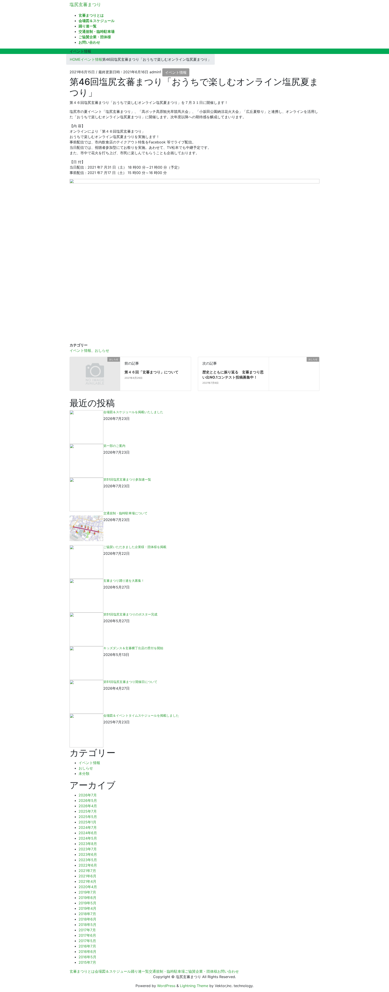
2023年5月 (88, 860)
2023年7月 (88, 849)
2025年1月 (87, 822)
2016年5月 (87, 957)
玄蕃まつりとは (82, 971)
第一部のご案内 (114, 446)
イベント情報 (176, 72)
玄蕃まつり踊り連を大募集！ (123, 580)
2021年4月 (87, 881)
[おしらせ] (71, 359)
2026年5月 (88, 800)
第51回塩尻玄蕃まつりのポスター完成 (130, 614)
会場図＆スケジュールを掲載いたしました (133, 412)
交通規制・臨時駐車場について (125, 513)
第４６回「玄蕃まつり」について (151, 372)
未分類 (84, 773)
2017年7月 (87, 930)
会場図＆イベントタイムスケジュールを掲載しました (141, 715)
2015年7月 (87, 962)
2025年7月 (88, 811)
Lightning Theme (194, 985)
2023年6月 (88, 854)
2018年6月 (87, 919)
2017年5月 (87, 940)
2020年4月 (88, 887)
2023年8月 (88, 843)
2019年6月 (87, 897)
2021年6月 (87, 876)
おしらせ (102, 350)
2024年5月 (88, 838)
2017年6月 (87, 935)
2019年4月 (87, 908)
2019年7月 (87, 892)
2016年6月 (87, 951)
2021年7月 (87, 870)
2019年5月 (87, 903)
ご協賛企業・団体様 (201, 971)
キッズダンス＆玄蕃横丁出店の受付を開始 (133, 648)
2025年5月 (88, 816)
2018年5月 (87, 924)
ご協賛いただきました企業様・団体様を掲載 (134, 547)
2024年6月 (88, 833)
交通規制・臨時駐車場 (167, 971)
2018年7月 (87, 914)
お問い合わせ (228, 971)
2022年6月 (88, 865)
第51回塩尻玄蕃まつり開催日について (130, 682)
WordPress (166, 985)
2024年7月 (88, 827)
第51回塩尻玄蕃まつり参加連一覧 (127, 479)
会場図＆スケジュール (113, 971)
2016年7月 (87, 946)
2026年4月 (88, 806)
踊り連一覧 (140, 971)
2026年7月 (88, 795)
